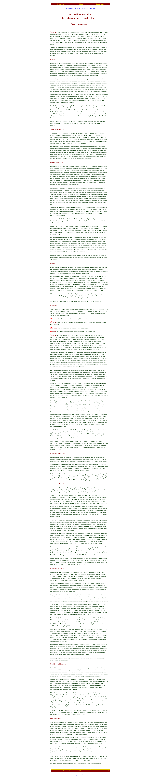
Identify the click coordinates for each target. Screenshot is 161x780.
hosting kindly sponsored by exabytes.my (80, 775)
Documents (60, 4)
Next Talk (92, 8)
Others (80, 4)
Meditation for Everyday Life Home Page (77, 8)
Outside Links (100, 4)
